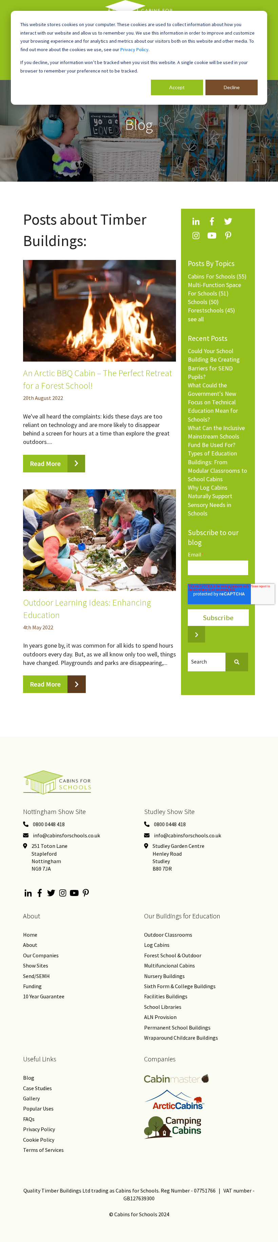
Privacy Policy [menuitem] (39, 1129)
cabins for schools (217, 276)
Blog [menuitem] (28, 1077)
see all (196, 319)
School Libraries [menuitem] (162, 1006)
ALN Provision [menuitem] (160, 1017)
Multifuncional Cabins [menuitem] (169, 965)
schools (203, 302)
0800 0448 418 (49, 824)
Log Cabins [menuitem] (157, 944)
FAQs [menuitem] (29, 1119)
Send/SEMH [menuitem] (36, 976)
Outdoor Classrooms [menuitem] (168, 934)
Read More (45, 463)
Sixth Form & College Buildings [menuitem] (180, 986)
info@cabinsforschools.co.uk (66, 835)
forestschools (211, 310)
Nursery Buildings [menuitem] (164, 976)
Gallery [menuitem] (31, 1098)
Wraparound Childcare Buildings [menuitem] (181, 1037)
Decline (232, 87)
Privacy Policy (134, 49)
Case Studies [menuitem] (37, 1088)
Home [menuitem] (30, 934)
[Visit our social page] (28, 894)
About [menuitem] (30, 944)
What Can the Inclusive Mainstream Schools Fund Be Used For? (216, 436)
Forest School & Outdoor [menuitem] (172, 955)
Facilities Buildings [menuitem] (165, 996)
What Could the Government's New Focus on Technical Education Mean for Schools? (213, 402)
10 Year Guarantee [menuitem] (43, 996)
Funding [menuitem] (32, 986)
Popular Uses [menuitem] (38, 1108)
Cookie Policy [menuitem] (38, 1139)
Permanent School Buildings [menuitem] (177, 1027)
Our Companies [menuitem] (41, 955)
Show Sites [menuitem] (35, 965)
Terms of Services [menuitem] (43, 1149)
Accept (177, 87)
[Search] (236, 662)
